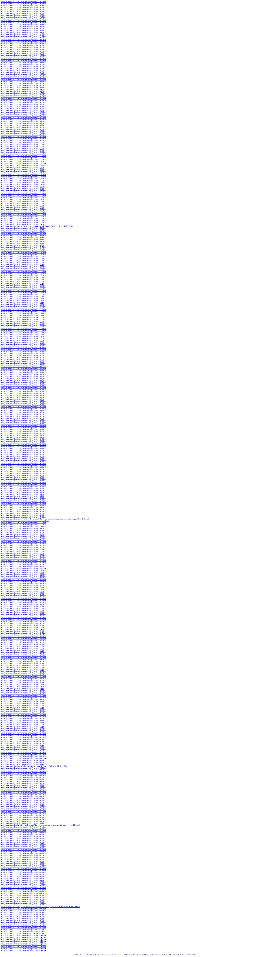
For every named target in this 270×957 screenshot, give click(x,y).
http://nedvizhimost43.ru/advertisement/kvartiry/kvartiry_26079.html (23, 880)
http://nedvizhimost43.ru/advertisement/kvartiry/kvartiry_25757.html (23, 270)
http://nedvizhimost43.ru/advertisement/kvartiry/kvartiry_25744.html (23, 517)
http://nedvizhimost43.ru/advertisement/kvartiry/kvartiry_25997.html (23, 732)
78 (188, 954)
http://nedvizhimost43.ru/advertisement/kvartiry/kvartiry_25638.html (23, 24)
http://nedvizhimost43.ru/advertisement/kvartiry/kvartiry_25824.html (23, 391)
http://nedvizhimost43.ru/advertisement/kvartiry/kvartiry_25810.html (23, 365)
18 (93, 954)
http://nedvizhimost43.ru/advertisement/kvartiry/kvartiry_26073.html (23, 869)
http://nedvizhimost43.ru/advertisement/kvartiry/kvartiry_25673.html (23, 91)
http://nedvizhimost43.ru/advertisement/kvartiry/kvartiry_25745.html (23, 247)
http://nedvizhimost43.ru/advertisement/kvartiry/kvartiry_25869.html (23, 477)
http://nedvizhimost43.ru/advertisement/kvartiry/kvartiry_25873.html (23, 485)
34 (118, 954)
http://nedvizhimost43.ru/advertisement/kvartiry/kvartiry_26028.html (23, 793)
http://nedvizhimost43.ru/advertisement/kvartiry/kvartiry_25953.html (23, 648)
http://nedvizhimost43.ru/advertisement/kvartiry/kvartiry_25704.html (23, 150)
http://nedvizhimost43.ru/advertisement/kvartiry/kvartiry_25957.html (23, 656)
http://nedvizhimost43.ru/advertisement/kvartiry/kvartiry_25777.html (23, 308)
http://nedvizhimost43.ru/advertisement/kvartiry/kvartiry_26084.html (23, 890)
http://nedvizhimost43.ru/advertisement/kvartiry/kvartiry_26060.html (23, 844)
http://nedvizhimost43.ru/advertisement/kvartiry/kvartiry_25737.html (23, 213)
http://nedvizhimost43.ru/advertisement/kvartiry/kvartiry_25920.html (23, 585)
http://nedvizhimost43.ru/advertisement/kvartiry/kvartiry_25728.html (23, 196)
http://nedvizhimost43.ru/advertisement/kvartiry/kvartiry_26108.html (23, 931)
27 (107, 954)
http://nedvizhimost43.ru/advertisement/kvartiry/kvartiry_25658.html (23, 62)
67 (171, 954)
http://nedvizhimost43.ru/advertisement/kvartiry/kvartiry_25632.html (23, 13)
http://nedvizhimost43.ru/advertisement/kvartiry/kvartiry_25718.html (23, 177)
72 (179, 954)
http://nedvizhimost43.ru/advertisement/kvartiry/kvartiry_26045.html (23, 909)
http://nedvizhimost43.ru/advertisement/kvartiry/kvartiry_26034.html (23, 804)
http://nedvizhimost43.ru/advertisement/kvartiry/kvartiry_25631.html (23, 11)
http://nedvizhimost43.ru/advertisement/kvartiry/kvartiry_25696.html (23, 135)
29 (110, 954)
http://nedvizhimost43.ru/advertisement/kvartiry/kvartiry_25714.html (23, 169)
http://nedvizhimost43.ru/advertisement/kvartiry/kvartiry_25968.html (23, 677)
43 (133, 954)
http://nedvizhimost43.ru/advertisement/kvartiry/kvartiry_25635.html (23, 19)
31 (114, 954)
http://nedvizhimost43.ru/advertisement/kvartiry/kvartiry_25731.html (23, 201)
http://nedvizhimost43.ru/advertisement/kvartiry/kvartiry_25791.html (23, 329)
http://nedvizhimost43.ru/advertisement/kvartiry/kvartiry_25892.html (23, 532)
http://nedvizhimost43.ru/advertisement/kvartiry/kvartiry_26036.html (23, 808)
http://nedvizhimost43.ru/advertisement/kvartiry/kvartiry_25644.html (23, 36)
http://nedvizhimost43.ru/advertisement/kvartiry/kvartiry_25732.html (23, 203)
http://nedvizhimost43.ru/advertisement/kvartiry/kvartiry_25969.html (23, 679)
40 (128, 954)
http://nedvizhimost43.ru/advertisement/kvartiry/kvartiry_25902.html (23, 551)
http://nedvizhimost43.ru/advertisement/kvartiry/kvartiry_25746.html (23, 249)
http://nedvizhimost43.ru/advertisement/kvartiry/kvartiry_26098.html (23, 928)
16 (90, 954)
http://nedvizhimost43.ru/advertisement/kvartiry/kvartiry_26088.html (23, 897)
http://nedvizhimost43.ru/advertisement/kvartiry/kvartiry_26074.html (23, 871)
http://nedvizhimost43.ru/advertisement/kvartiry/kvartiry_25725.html (23, 190)
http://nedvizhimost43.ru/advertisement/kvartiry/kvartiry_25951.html (23, 644)
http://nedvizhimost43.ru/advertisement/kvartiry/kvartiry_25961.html (23, 663)
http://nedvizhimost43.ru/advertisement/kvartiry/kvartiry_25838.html (23, 418)
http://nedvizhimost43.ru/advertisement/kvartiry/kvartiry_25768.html (23, 291)
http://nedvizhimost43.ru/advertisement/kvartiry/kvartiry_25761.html (23, 277)
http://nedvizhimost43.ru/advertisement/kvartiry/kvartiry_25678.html (23, 101)
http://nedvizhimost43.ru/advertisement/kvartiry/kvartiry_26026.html (23, 789)
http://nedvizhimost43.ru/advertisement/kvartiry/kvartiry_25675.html (23, 95)
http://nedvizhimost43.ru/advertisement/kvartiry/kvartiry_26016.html (23, 770)
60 (160, 954)
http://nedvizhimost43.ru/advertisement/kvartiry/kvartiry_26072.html (23, 867)
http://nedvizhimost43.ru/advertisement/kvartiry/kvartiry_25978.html (23, 696)
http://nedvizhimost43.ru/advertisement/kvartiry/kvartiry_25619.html (23, 239)
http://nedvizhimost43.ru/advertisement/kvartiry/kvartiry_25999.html (23, 736)
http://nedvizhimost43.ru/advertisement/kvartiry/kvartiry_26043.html (23, 821)
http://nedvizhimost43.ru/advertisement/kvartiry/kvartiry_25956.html (23, 654)
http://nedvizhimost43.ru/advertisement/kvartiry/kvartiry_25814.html (23, 372)
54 (150, 954)
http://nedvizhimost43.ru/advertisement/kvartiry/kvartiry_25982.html (23, 703)
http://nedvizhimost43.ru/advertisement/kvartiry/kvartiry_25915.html (23, 576)
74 (182, 954)
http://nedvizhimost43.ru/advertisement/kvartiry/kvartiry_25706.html (23, 154)
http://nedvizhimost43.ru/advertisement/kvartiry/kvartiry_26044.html (23, 823)
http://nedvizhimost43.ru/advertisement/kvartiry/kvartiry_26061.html (23, 846)
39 (126, 954)
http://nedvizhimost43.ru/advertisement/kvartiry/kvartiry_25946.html (23, 635)
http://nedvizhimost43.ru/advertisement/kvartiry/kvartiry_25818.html (23, 380)
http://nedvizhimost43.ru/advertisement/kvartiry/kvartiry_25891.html (23, 530)
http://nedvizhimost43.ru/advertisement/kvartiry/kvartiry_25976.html (23, 692)
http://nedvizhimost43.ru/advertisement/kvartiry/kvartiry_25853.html (23, 447)
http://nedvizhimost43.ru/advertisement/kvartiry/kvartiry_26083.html (23, 888)
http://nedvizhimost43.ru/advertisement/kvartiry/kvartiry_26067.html (23, 857)
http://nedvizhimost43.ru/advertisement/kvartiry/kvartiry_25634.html (23, 17)
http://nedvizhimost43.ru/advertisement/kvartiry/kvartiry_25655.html (23, 57)
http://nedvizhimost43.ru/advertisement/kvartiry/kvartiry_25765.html (23, 285)
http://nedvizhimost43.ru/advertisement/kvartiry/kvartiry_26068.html (23, 859)
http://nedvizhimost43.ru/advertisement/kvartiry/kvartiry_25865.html (23, 469)
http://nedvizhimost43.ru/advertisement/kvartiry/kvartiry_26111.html (23, 937)
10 (80, 954)
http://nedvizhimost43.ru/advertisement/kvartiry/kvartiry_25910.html (23, 566)
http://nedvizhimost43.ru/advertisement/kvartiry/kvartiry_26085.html (23, 891)
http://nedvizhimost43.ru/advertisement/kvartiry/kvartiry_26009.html (23, 755)
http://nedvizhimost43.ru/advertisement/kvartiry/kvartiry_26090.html (23, 901)
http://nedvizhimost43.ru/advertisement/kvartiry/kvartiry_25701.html (23, 144)
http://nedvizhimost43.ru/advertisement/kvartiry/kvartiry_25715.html (23, 171)
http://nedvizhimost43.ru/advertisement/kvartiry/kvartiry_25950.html (23, 642)
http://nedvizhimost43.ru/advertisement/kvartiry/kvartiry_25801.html (23, 348)
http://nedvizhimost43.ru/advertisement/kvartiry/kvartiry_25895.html (23, 538)
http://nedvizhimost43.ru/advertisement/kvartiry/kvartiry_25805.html (23, 355)
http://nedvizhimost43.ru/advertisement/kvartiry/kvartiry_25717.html (23, 175)
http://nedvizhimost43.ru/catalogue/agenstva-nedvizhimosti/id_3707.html (25, 521)
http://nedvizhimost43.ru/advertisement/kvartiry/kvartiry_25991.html (23, 720)
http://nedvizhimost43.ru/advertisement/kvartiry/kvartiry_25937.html (23, 618)
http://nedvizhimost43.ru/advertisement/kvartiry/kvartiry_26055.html (23, 834)
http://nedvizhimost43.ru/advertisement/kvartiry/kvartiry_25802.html (23, 350)
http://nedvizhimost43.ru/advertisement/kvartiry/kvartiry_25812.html (23, 369)
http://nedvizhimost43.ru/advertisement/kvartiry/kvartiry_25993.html (23, 724)
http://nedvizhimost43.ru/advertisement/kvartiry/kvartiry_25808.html (23, 361)
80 (191, 954)
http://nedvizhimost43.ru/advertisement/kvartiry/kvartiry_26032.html (23, 800)
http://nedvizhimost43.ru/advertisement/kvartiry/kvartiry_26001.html (23, 739)
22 (99, 954)
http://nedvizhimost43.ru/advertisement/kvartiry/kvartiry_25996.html (23, 730)
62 (163, 954)
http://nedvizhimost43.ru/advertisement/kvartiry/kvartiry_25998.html (23, 734)
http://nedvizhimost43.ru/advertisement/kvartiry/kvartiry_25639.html (23, 26)
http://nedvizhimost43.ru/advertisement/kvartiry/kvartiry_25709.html (23, 159)
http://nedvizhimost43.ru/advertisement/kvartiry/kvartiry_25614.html (23, 230)
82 (194, 954)
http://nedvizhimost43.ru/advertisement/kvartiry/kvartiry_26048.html (23, 912)
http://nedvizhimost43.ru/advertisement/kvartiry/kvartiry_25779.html (23, 523)
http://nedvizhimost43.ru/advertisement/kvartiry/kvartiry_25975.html (23, 690)
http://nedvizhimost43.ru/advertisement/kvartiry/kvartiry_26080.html (23, 882)
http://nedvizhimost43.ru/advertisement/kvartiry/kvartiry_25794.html (23, 334)
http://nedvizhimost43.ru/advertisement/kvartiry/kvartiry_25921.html (23, 587)
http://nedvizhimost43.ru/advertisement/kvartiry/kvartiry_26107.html (23, 929)
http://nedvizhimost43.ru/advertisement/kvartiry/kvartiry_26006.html (23, 749)
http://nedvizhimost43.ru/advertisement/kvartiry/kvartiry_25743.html (23, 224)
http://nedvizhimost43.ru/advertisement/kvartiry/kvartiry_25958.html (23, 658)
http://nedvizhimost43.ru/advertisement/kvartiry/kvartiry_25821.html (23, 386)
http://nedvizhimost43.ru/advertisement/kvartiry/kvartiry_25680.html (23, 104)
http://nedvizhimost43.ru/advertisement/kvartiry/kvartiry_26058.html (23, 840)
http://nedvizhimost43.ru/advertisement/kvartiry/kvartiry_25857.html (23, 454)
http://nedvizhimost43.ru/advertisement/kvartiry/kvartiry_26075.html (23, 872)
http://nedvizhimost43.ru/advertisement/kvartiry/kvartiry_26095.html (23, 924)
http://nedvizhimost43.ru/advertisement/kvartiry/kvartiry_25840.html (23, 422)
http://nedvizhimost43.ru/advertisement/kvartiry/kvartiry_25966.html (23, 673)
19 (95, 954)
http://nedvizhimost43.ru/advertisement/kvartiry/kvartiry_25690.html (23, 123)
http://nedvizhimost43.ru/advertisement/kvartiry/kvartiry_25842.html (23, 426)
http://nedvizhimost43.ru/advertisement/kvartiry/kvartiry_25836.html (23, 414)
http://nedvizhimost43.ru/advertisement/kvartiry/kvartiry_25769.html (23, 293)
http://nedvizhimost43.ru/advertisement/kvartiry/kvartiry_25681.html (23, 106)
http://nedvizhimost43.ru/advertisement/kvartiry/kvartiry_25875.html (23, 488)
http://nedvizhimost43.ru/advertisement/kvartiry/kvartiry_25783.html (23, 313)
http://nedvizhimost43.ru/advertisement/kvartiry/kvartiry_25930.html (23, 604)
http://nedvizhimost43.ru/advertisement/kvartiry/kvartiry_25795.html (23, 336)
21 (98, 954)
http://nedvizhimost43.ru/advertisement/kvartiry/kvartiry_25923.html (23, 591)
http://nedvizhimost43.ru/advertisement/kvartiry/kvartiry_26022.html (23, 781)
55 (152, 954)
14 (87, 954)
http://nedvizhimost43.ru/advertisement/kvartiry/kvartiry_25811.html (23, 367)
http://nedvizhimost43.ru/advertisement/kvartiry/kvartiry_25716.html (23, 173)
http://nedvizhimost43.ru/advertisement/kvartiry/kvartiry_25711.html (23, 163)
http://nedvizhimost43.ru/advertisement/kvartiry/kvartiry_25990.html (23, 718)
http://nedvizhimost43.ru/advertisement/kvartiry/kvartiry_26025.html (23, 787)
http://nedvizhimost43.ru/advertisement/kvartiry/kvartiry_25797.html (23, 340)
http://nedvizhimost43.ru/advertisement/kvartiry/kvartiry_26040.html (23, 815)
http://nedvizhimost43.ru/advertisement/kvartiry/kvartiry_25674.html (23, 93)
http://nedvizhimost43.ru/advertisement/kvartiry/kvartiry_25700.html (23, 142)
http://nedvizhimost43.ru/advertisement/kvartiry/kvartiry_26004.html (23, 745)
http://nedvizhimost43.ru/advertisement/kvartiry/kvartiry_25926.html (23, 597)
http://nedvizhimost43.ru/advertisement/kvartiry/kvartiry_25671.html (23, 87)
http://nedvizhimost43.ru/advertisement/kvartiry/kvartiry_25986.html (23, 711)
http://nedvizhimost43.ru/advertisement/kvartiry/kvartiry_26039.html (23, 814)
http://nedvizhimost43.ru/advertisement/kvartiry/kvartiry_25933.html (23, 610)
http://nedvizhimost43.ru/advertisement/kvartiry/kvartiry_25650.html (23, 47)
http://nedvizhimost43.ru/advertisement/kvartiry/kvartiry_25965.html (23, 671)
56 (153, 954)
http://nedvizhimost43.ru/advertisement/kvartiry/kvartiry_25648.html (23, 43)
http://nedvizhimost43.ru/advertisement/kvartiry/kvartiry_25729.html (23, 197)
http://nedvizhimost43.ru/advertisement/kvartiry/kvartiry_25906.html (23, 559)
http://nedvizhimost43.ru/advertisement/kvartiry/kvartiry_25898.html (23, 544)
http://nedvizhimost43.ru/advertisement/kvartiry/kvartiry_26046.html (23, 827)
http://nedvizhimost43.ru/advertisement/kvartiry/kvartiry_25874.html (23, 486)
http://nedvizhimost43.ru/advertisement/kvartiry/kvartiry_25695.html (23, 133)
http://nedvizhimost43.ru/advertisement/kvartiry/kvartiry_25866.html (23, 471)
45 (136, 954)
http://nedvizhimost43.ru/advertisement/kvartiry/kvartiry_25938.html (23, 620)
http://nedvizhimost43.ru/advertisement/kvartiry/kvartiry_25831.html (23, 405)
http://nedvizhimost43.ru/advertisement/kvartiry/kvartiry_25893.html (23, 534)
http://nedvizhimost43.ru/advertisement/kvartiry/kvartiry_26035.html (23, 806)
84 (197, 954)
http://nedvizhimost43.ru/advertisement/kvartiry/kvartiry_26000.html (23, 737)
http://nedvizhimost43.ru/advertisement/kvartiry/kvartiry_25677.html (23, 99)
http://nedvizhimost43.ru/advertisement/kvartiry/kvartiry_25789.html (23, 325)
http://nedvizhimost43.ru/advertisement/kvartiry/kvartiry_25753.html (23, 262)
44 (134, 954)
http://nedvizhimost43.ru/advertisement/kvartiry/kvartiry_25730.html (23, 199)
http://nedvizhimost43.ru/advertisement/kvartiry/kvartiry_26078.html (23, 878)
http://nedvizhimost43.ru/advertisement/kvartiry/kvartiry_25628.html (23, 5)
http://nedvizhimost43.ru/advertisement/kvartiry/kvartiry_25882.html (23, 502)
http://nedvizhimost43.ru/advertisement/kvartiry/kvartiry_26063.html (23, 850)
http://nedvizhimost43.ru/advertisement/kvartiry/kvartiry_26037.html (23, 810)
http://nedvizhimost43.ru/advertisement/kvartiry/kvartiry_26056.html (23, 836)
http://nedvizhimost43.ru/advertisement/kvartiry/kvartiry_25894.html (23, 536)
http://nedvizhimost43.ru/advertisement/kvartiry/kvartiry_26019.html (23, 775)
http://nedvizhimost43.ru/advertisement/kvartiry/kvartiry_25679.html (23, 102)
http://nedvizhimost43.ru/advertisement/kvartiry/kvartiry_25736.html (23, 211)
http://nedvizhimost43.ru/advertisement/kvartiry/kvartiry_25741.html (23, 220)
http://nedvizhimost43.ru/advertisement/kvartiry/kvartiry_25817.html (23, 378)
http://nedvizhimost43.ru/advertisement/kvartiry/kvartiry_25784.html (23, 315)
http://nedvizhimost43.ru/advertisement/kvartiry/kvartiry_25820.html (23, 384)
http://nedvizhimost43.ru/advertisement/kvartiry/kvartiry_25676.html (23, 97)
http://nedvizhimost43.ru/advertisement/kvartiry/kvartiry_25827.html (23, 397)
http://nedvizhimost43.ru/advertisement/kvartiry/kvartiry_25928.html (23, 601)
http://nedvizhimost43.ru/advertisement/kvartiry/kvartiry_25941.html (23, 625)
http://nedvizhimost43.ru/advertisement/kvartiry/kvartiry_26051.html (23, 918)
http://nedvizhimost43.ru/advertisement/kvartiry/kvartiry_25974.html (23, 688)
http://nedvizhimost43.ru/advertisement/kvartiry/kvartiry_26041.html (23, 817)
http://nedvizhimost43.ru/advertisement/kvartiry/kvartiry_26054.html (23, 833)
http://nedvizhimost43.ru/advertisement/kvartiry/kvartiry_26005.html (23, 747)
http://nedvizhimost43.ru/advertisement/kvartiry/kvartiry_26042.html (23, 819)
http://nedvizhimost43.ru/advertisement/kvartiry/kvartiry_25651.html (23, 49)
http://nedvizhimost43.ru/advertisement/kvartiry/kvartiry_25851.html (23, 443)
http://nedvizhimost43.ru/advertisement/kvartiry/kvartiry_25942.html (23, 627)
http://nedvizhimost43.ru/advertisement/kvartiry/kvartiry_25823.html (23, 390)
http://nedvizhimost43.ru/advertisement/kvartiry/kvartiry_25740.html (23, 218)
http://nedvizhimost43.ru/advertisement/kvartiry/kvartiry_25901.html (23, 549)
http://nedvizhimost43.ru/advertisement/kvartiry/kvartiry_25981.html (23, 701)
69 (174, 954)
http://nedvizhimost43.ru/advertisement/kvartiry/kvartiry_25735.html (23, 209)
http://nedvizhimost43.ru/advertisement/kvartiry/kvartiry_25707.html (23, 156)
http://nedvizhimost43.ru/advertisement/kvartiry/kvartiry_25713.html (23, 167)
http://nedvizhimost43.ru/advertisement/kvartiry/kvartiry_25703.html (23, 148)
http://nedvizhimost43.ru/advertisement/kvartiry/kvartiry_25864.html (23, 467)
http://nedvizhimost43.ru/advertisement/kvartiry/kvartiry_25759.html (23, 274)
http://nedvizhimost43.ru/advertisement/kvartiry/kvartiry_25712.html (23, 165)
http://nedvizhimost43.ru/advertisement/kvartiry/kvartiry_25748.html (23, 253)
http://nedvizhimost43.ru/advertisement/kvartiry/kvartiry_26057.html (23, 838)
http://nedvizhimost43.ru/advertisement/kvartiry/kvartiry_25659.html (23, 64)
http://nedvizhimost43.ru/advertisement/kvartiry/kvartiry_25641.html (23, 30)
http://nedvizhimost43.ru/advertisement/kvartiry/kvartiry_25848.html (23, 437)
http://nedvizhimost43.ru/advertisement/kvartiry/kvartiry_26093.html (23, 920)
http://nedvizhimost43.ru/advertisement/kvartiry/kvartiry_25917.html (23, 580)
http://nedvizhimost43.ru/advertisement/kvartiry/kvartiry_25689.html (23, 121)
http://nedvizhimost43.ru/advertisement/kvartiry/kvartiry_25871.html (23, 481)
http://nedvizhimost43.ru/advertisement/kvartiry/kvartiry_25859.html (23, 458)
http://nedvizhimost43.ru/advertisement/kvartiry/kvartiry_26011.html (23, 758)
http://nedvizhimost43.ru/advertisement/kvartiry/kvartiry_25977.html (23, 694)
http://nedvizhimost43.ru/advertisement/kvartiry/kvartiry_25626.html (23, 2)
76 (185, 954)
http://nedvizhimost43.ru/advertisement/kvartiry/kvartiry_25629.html (23, 7)
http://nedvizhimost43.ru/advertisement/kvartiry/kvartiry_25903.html (23, 553)
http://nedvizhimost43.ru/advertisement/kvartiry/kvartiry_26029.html (23, 794)
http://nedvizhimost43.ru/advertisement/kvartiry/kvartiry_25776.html (23, 306)
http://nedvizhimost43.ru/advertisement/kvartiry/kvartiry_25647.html (23, 42)
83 (196, 954)
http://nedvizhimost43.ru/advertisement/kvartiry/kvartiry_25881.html (23, 500)
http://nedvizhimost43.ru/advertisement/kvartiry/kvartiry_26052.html (23, 829)
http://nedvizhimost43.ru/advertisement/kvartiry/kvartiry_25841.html (23, 424)
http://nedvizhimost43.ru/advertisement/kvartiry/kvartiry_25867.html (23, 473)
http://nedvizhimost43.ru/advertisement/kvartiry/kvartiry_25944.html (23, 631)
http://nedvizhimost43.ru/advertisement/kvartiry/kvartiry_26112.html (23, 939)
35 (120, 954)
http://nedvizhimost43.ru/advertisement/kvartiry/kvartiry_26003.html (23, 743)
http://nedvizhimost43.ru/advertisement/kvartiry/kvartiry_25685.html (23, 114)
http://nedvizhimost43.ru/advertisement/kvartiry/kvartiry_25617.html (23, 236)
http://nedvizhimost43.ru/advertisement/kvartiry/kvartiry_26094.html (23, 922)
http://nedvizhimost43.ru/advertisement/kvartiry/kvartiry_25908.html (23, 563)
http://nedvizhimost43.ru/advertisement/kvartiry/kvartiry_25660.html (23, 66)
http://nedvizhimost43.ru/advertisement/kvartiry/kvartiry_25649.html (23, 45)
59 (158, 954)
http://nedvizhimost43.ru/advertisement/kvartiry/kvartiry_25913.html (23, 572)
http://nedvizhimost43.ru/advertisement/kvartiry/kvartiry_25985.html (23, 709)
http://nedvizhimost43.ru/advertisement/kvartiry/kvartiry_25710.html (23, 161)
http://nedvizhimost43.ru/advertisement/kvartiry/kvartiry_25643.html (23, 34)
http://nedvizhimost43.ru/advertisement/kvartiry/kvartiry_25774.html (23, 302)
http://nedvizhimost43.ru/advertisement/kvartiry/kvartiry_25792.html (23, 331)
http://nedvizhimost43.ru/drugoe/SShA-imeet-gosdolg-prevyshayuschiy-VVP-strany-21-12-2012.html (34, 766)
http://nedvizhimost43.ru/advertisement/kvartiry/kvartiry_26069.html (23, 861)
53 (148, 954)
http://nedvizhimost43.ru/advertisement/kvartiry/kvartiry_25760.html (23, 275)
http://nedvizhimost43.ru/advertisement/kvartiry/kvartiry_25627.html (23, 4)
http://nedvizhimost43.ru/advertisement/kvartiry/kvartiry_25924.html (23, 593)
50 (144, 954)
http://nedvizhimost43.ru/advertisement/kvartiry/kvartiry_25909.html (23, 564)
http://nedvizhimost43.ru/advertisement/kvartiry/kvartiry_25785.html (23, 317)
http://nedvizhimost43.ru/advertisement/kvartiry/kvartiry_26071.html (23, 865)
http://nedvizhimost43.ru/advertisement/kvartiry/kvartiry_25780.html (23, 525)
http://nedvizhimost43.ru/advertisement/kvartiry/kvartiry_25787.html (23, 321)
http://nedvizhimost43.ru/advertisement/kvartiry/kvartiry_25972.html (23, 684)
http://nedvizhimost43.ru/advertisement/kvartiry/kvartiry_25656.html (23, 59)
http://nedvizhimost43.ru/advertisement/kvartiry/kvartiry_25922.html (23, 589)
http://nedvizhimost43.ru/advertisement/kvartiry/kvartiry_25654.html (23, 55)
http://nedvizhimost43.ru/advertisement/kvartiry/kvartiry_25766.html (23, 287)
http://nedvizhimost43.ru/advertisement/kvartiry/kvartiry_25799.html (23, 344)
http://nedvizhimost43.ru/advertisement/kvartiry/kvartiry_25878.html (23, 494)
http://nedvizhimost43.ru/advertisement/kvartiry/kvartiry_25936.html (23, 616)
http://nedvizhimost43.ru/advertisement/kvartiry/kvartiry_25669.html (23, 83)
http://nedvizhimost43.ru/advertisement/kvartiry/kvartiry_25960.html (23, 661)
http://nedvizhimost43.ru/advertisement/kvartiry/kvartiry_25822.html (23, 388)
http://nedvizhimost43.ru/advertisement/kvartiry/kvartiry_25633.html (23, 15)
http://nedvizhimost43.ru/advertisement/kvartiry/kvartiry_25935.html (23, 614)
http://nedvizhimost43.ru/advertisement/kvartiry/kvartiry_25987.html (23, 713)
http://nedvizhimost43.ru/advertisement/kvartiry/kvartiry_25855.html (23, 450)
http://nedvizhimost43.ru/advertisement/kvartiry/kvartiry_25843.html (23, 428)
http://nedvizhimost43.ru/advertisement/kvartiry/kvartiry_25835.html (23, 412)
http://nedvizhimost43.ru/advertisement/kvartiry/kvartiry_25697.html (23, 137)
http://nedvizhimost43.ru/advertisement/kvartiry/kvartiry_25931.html (23, 606)
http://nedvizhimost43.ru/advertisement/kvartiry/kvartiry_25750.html (23, 256)
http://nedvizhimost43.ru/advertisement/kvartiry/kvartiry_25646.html (23, 40)
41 (129, 954)
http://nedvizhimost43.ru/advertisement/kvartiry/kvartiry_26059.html (23, 842)
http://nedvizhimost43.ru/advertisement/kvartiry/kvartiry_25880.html (23, 498)
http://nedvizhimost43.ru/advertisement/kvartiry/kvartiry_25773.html (23, 300)
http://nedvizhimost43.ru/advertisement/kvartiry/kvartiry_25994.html (23, 726)
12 (84, 954)
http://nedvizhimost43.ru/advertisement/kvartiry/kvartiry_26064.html (23, 852)
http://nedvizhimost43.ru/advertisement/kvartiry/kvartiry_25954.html (23, 650)
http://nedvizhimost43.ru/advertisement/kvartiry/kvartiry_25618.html (23, 237)
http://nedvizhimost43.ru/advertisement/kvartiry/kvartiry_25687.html (23, 118)
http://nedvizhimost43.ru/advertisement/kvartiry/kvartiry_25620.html (23, 241)
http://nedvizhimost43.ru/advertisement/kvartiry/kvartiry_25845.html (23, 431)
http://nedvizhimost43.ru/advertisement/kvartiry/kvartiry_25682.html (23, 108)
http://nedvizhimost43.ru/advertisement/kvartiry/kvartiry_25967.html (23, 675)
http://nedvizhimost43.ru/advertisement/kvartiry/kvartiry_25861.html (23, 462)
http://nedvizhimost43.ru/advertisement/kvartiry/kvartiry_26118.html (23, 950)
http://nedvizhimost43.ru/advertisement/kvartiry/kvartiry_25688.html (23, 120)
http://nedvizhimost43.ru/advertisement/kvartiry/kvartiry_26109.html (23, 933)
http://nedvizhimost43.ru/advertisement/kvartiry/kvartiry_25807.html (23, 359)
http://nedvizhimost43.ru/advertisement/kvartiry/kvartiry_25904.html (23, 555)
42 (131, 954)
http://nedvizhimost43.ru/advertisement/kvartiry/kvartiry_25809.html (23, 363)
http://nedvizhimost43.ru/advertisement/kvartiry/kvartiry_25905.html (23, 557)
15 (88, 954)
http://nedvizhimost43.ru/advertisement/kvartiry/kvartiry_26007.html (23, 751)
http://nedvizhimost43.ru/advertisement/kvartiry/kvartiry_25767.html (23, 289)
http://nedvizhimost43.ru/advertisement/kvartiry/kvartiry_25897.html (23, 542)
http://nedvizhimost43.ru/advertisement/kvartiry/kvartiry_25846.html (23, 433)
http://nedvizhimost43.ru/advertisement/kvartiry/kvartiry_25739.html (23, 216)
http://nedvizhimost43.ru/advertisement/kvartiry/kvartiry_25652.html (23, 51)
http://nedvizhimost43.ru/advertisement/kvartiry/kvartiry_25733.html (23, 205)
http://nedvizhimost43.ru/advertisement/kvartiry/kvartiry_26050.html (23, 916)
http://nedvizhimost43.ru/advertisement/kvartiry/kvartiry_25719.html (23, 178)
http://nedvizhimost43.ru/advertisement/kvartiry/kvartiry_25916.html (23, 578)
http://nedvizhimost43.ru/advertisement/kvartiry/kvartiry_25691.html (23, 125)
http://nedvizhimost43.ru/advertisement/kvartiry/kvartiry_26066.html (23, 855)
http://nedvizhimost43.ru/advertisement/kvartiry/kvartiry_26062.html (23, 848)
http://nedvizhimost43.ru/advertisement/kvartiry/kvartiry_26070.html (23, 863)
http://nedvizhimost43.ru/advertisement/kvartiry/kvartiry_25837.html (23, 416)
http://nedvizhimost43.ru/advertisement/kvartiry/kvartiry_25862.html (23, 464)
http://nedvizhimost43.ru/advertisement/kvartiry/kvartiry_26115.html (23, 945)
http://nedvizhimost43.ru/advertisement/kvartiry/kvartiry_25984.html (23, 707)
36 (122, 954)
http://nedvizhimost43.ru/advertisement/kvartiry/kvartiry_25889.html (23, 515)
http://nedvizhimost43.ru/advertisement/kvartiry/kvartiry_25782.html (23, 312)
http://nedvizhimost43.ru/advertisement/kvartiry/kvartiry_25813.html (23, 370)
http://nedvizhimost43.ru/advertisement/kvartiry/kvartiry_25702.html (23, 146)
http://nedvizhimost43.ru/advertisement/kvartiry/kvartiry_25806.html (23, 357)
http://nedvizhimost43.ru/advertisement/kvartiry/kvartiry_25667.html (23, 80)
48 (141, 954)
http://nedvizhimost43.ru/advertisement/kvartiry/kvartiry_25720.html (23, 180)
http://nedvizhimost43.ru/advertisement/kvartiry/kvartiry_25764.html (23, 283)
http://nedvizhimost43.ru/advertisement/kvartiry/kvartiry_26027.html (23, 791)
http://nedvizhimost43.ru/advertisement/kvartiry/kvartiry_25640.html (23, 28)
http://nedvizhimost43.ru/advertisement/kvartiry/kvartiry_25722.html (23, 184)
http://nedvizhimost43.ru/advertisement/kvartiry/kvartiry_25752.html (23, 260)
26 (106, 954)
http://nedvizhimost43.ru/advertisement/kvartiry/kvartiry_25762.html (23, 279)
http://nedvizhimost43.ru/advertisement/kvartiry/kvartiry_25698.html (23, 139)
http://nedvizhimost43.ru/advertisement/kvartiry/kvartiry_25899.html (23, 545)
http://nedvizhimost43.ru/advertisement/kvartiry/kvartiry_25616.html (23, 234)
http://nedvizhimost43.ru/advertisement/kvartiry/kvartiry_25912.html (23, 570)
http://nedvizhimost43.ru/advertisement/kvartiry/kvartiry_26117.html (23, 949)
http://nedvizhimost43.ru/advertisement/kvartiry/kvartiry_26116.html (23, 947)
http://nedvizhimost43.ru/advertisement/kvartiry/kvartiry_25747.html (23, 251)
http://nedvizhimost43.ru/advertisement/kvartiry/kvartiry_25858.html (23, 456)
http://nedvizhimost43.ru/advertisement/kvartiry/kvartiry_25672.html (23, 89)
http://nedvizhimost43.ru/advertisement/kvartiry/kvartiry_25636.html (23, 21)
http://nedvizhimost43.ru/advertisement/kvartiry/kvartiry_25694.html (23, 131)
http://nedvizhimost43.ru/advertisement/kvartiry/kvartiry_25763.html (23, 281)
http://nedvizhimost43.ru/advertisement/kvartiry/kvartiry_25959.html (23, 659)
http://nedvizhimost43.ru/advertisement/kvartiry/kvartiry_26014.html (23, 764)
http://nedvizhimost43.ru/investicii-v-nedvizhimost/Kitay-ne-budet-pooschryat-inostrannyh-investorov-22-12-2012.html (40, 825)
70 (175, 954)
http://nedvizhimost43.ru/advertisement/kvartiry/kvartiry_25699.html (23, 140)
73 (180, 954)
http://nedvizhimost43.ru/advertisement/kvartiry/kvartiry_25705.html (23, 152)
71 (177, 954)
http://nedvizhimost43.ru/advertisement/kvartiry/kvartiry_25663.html (23, 72)
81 (193, 954)
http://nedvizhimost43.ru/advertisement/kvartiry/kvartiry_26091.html (23, 903)
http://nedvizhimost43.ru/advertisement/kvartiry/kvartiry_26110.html (23, 935)
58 (156, 954)
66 (169, 954)
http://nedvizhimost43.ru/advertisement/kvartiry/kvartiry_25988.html (23, 715)
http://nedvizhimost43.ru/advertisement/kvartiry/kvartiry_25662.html (23, 70)
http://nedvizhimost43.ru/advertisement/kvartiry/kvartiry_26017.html (23, 772)
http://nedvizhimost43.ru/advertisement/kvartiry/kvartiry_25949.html (23, 640)
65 (167, 954)
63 (164, 954)
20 (96, 954)
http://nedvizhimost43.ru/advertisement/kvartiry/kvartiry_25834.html (23, 410)
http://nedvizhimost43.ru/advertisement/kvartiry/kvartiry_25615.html (23, 232)
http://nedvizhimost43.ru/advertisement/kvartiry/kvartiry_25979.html (23, 698)
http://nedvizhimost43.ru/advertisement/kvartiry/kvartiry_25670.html (23, 85)
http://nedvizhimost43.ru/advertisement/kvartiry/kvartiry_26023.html (23, 783)
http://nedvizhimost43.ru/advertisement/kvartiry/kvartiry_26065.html (23, 853)
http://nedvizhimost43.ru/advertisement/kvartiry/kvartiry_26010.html (23, 756)
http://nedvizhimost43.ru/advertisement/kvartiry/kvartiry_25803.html (23, 351)
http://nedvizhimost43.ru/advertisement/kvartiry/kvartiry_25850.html (23, 441)
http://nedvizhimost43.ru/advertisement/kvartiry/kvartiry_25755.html (23, 266)
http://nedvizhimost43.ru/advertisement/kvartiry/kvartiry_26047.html (23, 910)
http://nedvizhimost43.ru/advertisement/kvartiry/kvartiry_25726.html (23, 192)
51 (145, 954)
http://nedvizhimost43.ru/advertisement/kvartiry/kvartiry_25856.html (23, 452)
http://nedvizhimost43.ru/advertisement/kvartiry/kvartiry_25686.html (23, 116)
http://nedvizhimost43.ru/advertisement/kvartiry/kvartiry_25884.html (23, 505)
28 (109, 954)
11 (82, 954)
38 (125, 954)
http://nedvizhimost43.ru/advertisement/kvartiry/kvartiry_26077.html (23, 876)
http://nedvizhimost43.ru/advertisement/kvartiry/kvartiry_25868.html (23, 475)
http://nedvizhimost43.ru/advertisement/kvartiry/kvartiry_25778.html (23, 310)
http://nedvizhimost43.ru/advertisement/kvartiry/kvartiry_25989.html (23, 717)
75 (183, 954)
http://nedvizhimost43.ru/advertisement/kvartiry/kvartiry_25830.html (23, 403)
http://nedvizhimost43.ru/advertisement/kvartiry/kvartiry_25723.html (23, 186)
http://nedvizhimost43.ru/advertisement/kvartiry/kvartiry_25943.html (23, 629)
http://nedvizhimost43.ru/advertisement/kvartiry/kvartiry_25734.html (23, 207)
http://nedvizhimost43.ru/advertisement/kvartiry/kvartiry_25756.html (23, 268)
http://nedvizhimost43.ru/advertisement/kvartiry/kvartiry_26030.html (23, 796)
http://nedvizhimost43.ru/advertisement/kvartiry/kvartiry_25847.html (23, 435)
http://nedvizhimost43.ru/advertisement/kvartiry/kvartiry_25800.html (23, 346)
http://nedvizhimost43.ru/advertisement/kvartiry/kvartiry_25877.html (23, 492)
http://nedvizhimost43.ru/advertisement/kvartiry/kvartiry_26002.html (23, 741)
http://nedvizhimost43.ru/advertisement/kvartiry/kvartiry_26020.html (23, 777)
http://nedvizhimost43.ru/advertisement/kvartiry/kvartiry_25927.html (23, 599)
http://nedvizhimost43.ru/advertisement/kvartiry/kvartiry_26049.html (23, 914)
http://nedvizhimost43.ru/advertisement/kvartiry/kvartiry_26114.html (23, 943)
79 (190, 954)
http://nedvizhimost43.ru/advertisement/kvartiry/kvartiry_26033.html (23, 802)
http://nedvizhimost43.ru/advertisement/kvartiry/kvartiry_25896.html (23, 540)
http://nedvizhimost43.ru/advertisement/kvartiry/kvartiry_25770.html (23, 294)
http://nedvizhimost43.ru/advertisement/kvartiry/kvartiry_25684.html (23, 112)
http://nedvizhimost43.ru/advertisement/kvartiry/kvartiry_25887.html (23, 511)
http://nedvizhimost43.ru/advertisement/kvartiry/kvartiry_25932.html (23, 608)
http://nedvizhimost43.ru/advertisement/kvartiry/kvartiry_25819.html (23, 382)
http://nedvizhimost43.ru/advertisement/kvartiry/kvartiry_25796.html (23, 338)
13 (85, 954)
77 (186, 954)
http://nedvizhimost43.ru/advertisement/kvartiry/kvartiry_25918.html (23, 582)
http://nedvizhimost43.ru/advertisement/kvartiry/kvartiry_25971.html (23, 682)
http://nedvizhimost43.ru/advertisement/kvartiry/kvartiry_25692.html (23, 127)
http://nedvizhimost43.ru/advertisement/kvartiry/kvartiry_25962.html (23, 665)
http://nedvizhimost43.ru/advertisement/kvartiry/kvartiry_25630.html (23, 9)
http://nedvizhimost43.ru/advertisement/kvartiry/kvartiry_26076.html (23, 874)
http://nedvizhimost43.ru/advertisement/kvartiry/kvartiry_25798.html (23, 342)
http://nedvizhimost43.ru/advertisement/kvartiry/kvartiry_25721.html (23, 182)
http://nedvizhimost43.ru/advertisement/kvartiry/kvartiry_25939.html (23, 621)
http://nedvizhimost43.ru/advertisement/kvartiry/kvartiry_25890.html (23, 528)
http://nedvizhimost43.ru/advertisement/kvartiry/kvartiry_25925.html (23, 595)
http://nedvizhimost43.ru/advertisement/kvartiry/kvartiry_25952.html (23, 646)
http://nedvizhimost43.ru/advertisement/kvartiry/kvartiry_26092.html (23, 905)
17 (91, 954)
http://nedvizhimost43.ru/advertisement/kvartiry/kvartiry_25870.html (23, 479)
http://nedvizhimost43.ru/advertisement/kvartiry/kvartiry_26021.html (23, 779)
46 (137, 954)
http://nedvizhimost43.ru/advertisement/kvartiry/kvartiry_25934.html (23, 612)
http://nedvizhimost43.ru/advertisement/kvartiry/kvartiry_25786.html (23, 319)
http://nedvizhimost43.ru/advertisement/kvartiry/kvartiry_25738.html (23, 215)
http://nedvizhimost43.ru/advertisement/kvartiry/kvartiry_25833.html (23, 409)
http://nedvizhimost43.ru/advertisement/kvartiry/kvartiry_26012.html (23, 760)
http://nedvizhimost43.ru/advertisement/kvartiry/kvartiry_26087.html (23, 895)
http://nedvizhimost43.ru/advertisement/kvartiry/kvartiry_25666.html (23, 78)
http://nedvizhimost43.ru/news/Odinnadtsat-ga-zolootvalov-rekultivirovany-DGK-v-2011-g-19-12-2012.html (37, 226)
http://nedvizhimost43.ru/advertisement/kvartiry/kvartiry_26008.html (23, 753)
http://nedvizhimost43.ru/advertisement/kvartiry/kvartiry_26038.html (23, 812)
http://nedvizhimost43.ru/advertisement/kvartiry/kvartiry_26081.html (23, 884)
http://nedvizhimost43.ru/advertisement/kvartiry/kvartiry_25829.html (23, 401)
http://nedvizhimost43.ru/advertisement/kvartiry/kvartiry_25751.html (23, 258)
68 (172, 954)
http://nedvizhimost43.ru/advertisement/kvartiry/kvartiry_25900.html (23, 547)
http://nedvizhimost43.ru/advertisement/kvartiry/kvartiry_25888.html (23, 513)
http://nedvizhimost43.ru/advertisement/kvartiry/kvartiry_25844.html (23, 429)
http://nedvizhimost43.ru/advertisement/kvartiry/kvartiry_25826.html (23, 395)
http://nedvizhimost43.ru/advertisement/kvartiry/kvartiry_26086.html (23, 893)
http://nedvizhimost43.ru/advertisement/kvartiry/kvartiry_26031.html (23, 798)
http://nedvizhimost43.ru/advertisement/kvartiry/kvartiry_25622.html (23, 245)
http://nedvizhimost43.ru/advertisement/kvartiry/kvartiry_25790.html (23, 327)
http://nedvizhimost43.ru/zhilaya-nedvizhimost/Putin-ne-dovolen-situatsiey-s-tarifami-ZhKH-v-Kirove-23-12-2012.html (40, 907)
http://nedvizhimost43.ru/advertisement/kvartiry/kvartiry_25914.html (23, 574)
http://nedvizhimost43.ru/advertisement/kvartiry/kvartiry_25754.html (23, 264)
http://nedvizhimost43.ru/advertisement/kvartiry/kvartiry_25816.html (23, 376)
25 (104, 954)
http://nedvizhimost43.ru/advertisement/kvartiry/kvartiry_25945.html (23, 633)
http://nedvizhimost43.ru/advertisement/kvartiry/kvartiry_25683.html (23, 110)
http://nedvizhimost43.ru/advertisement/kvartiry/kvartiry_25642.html (23, 32)
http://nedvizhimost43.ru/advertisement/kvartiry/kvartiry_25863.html (23, 466)
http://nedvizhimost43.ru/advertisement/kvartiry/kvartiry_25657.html (23, 61)
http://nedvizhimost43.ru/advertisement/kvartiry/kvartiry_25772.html (23, 298)
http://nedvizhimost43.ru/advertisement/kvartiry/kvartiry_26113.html (23, 941)
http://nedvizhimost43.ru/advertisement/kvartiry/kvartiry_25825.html (23, 393)
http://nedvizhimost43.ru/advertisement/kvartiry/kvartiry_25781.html (23, 526)
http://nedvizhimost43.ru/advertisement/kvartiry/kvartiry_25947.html (23, 637)
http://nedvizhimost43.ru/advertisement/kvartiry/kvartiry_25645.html (23, 38)
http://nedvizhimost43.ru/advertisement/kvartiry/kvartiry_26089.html (23, 899)
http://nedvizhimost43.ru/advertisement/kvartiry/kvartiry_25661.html (23, 68)
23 (101, 954)
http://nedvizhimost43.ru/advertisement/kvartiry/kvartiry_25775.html (23, 304)
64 (166, 954)
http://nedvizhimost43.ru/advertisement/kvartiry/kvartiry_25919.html (23, 583)
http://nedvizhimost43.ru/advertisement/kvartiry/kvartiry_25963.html (23, 667)
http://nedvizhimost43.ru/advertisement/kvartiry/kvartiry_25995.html (23, 728)
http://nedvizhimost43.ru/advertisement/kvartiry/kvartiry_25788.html (23, 323)
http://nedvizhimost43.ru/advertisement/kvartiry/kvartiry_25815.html (23, 374)
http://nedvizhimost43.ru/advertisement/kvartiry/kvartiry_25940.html (23, 623)
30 (112, 954)
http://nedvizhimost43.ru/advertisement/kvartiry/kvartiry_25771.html (23, 296)
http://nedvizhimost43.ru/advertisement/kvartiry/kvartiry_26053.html (23, 831)
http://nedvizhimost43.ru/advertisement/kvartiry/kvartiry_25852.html (23, 445)
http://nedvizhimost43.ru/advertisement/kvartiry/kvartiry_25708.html (23, 158)
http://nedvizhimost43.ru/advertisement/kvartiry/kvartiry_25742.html (23, 222)
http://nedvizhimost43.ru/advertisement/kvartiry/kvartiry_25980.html (23, 699)
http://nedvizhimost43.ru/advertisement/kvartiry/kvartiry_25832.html (23, 407)
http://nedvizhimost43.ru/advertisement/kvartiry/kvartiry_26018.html (23, 774)
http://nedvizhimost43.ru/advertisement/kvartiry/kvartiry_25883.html (23, 504)
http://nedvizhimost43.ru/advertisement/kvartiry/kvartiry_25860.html (23, 460)
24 (103, 954)
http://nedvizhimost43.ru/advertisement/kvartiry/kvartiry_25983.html (23, 705)
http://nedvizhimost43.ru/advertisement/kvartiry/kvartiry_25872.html (23, 483)
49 (142, 954)
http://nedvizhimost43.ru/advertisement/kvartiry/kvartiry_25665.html (23, 76)
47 (139, 954)
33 (117, 954)
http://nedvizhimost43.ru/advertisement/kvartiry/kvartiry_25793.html (23, 332)
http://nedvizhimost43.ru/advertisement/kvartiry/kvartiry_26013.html (23, 762)
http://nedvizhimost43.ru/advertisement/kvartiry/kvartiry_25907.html (23, 561)
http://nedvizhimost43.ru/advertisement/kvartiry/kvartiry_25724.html (23, 188)
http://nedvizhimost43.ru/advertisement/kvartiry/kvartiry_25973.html (23, 686)
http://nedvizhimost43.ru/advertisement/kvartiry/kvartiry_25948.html (23, 639)
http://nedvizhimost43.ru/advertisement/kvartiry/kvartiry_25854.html (23, 448)
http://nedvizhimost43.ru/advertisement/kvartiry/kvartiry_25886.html (23, 509)
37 (123, 954)
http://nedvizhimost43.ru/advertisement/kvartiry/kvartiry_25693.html (23, 129)
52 (147, 954)
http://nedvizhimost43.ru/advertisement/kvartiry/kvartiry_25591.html (23, 228)
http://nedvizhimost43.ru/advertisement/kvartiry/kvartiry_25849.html (23, 439)
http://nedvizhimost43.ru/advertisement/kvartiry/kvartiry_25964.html (23, 669)
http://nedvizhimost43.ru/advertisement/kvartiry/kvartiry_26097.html (23, 926)
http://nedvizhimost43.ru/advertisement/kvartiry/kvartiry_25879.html (23, 496)
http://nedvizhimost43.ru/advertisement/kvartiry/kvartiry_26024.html (23, 785)
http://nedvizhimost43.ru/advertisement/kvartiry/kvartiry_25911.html (23, 568)
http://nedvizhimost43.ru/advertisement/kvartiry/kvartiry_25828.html (23, 399)
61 (161, 954)
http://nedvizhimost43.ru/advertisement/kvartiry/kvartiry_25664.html (23, 74)
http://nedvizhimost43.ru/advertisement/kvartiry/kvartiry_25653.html (23, 53)
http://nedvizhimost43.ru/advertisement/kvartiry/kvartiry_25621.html (23, 243)
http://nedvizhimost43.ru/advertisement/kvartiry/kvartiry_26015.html (23, 768)
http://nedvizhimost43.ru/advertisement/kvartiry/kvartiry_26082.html (23, 886)
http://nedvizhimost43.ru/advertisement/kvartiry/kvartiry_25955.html (23, 652)
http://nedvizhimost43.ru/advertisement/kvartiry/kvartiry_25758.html (23, 272)
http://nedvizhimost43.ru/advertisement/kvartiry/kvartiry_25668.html (23, 81)
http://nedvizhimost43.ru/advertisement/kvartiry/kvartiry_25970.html (23, 680)
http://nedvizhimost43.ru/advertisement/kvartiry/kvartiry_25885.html (23, 507)
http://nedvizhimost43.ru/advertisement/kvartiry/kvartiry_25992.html (23, 722)
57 (155, 954)
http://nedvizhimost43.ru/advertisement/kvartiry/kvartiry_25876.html (23, 490)
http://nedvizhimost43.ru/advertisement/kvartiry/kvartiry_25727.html (23, 194)
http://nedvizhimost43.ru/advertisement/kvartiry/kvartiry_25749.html (23, 255)
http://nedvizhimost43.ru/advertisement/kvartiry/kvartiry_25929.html (23, 602)
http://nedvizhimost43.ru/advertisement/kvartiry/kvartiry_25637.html (23, 23)
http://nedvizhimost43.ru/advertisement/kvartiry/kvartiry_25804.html (23, 353)
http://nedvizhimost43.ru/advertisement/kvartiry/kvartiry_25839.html (23, 420)
